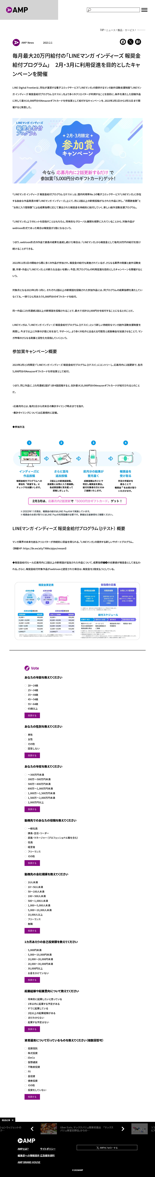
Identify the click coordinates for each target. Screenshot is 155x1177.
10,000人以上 (35, 914)
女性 (30, 739)
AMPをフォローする (108, 1147)
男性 (30, 734)
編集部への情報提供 (29, 1155)
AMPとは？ (23, 1149)
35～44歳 (33, 694)
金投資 (31, 1076)
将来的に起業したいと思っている (45, 999)
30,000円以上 (35, 968)
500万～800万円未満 (39, 784)
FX (29, 1071)
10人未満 (33, 882)
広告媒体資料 (47, 1155)
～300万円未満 (36, 774)
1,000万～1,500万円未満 (41, 793)
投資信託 (33, 1048)
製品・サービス (126, 30)
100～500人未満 (37, 896)
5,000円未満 (34, 950)
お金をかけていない (38, 973)
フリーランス (34, 851)
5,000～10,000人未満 (40, 910)
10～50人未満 (35, 887)
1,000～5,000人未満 (39, 905)
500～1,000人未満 (38, 900)
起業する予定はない (38, 1022)
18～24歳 (33, 685)
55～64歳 (33, 704)
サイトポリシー (48, 1149)
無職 (30, 923)
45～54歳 (33, 699)
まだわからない (36, 1017)
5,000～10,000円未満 (40, 954)
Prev (33, 1129)
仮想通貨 (33, 1062)
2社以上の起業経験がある (41, 1013)
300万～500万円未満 (39, 779)
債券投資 (33, 1080)
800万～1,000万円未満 (40, 788)
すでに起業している (38, 1008)
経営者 (31, 847)
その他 (31, 744)
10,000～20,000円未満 (40, 959)
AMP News (27, 42)
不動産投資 (34, 1066)
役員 (30, 842)
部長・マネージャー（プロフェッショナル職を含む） (53, 837)
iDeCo (31, 1057)
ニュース (111, 30)
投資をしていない (37, 1090)
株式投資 (33, 1053)
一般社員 (33, 828)
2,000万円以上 (36, 802)
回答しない (34, 748)
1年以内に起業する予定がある (44, 1003)
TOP (102, 30)
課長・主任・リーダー (38, 833)
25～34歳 (33, 690)
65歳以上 (33, 708)
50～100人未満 (36, 891)
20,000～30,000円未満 (40, 963)
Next (122, 1129)
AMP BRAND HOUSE (29, 1162)
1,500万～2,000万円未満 (41, 797)
